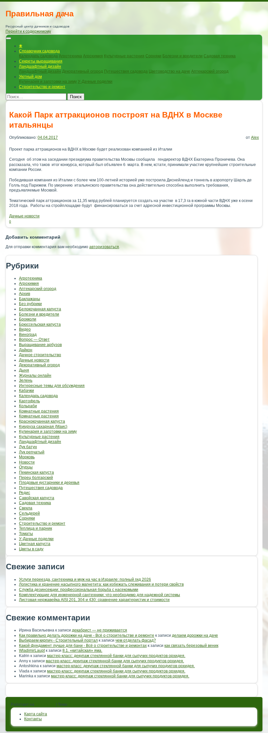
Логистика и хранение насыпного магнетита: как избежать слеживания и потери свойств (101, 584)
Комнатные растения (39, 411)
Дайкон (25, 350)
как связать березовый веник (191, 645)
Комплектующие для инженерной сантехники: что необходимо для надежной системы (99, 595)
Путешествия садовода (126, 71)
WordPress (45, 704)
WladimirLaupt (32, 650)
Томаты (26, 533)
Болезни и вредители (182, 56)
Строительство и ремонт (42, 86)
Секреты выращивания (40, 61)
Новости (27, 462)
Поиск (76, 96)
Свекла (25, 508)
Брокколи (27, 319)
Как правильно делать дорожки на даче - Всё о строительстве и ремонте (86, 635)
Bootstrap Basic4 (84, 704)
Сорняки (153, 56)
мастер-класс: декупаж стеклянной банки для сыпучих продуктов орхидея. (116, 655)
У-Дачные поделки (95, 81)
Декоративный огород (82, 71)
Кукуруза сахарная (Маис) (43, 426)
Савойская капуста (36, 498)
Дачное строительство (40, 355)
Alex (255, 137)
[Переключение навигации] (8, 38)
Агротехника (70, 56)
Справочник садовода (39, 51)
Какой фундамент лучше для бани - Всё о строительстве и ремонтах (83, 645)
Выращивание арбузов (40, 344)
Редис (24, 492)
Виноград (28, 334)
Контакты (33, 719)
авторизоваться (104, 247)
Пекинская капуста (36, 472)
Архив (24, 293)
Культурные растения (124, 56)
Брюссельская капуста (40, 324)
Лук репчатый (31, 452)
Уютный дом (30, 76)
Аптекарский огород (209, 71)
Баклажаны (29, 299)
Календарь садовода (38, 56)
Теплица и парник (35, 528)
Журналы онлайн (35, 375)
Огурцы (26, 467)
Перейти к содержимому (28, 31)
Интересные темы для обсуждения (52, 385)
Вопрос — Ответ (34, 339)
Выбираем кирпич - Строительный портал (58, 640)
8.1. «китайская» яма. (82, 650)
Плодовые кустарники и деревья (49, 482)
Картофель (29, 401)
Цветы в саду (31, 549)
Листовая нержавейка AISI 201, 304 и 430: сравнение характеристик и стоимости (94, 599)
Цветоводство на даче (169, 71)
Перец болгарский (36, 477)
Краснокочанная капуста (42, 421)
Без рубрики (30, 304)
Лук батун (28, 447)
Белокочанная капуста (40, 309)
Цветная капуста (34, 543)
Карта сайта (35, 714)
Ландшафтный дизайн (40, 66)
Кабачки (26, 390)
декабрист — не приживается (99, 630)
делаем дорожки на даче (195, 635)
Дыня (24, 370)
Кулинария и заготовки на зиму (48, 81)
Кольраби (28, 406)
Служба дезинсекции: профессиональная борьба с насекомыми (78, 589)
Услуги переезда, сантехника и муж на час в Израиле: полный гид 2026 (85, 579)
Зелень (25, 380)
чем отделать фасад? (135, 640)
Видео (25, 329)
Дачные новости (24, 216)
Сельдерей (29, 513)
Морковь (27, 457)
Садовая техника (220, 56)
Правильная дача (40, 13)
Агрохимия (93, 56)
